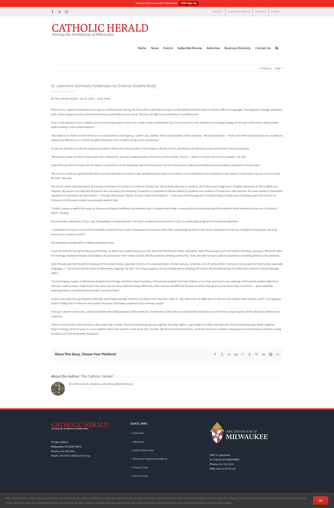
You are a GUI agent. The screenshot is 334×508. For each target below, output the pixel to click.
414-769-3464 (67, 451)
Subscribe (138, 433)
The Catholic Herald (66, 98)
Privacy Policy (140, 467)
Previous (266, 68)
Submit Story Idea (143, 450)
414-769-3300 (225, 464)
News (107, 98)
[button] (276, 48)
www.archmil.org (225, 468)
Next (277, 68)
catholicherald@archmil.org (74, 455)
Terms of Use (140, 476)
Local (100, 98)
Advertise (138, 441)
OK (321, 500)
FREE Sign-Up (189, 3)
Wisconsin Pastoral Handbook (150, 458)
